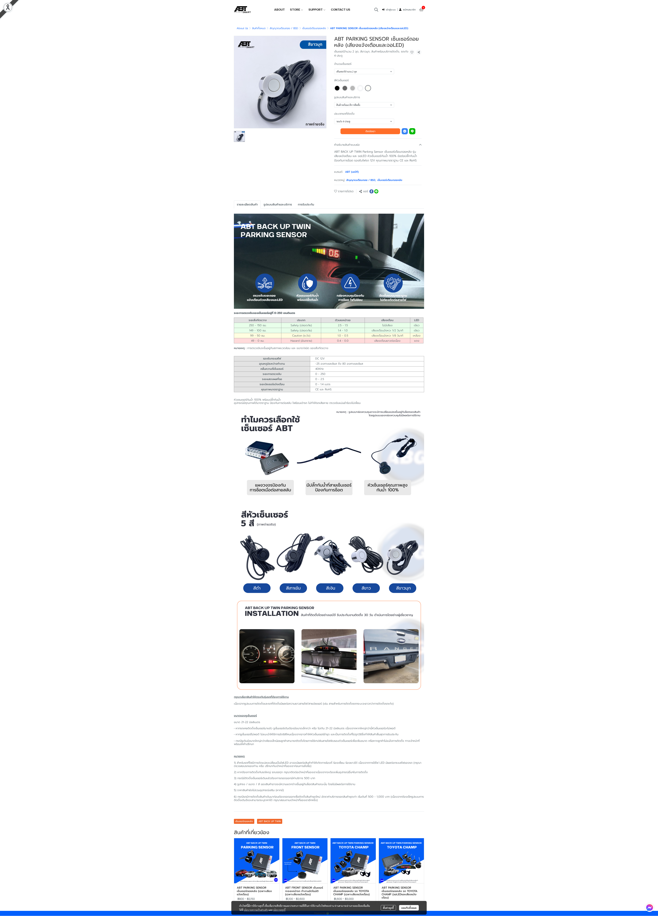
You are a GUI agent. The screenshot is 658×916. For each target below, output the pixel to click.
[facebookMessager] (649, 907)
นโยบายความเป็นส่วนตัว (256, 909)
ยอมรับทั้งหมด (409, 907)
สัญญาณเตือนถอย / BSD (284, 28)
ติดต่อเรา (370, 131)
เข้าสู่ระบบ (391, 9)
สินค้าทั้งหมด (259, 28)
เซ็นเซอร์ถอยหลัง (244, 821)
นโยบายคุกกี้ (279, 909)
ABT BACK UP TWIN (269, 821)
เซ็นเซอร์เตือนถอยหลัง (314, 28)
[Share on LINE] (376, 191)
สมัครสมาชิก (409, 9)
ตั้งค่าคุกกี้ (388, 907)
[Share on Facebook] (371, 191)
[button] (376, 10)
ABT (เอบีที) (352, 172)
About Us (242, 28)
